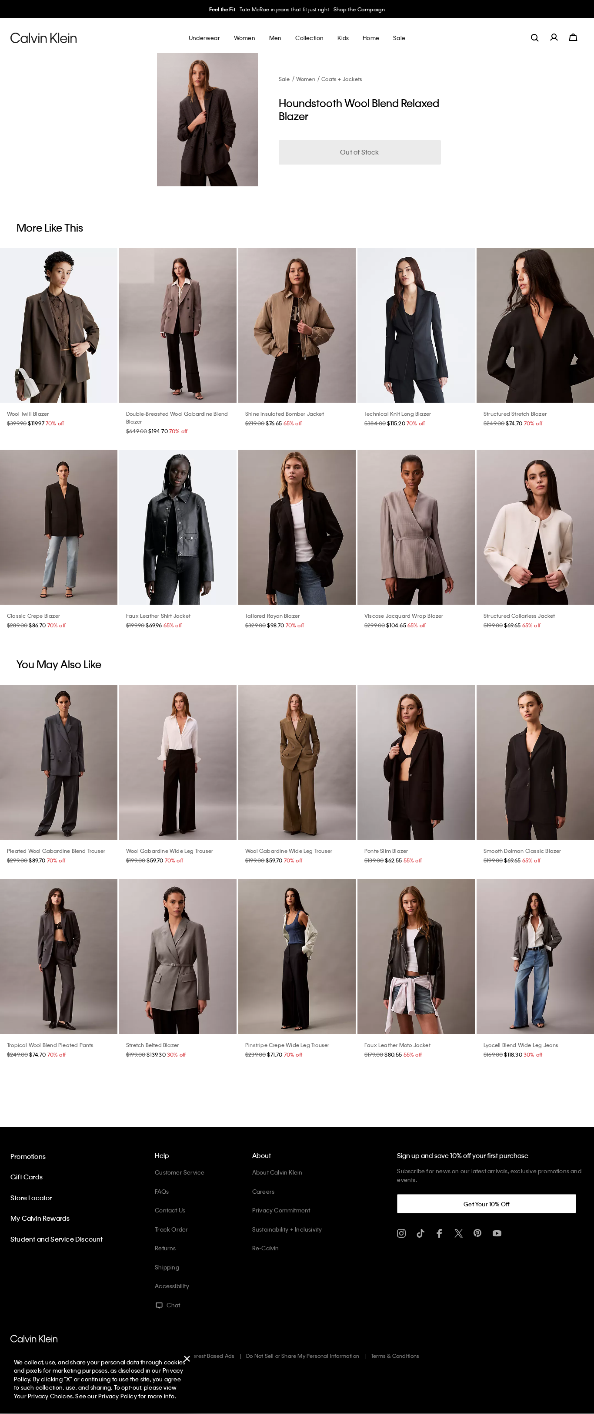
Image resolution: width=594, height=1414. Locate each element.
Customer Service (179, 1172)
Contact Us (170, 1210)
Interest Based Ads (211, 1355)
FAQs (162, 1191)
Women (305, 78)
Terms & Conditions (395, 1355)
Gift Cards (26, 1176)
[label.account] (554, 37)
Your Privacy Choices (43, 1396)
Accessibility (172, 1285)
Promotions (28, 1156)
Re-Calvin (265, 1248)
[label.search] (535, 37)
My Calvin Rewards (40, 1218)
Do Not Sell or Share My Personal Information (302, 1355)
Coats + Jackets (341, 78)
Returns (165, 1248)
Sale (284, 78)
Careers (263, 1191)
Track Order (171, 1229)
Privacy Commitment (281, 1210)
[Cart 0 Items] (573, 37)
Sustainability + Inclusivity (287, 1229)
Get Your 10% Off (487, 1204)
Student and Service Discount (56, 1239)
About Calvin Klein (277, 1172)
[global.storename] (43, 37)
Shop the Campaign (359, 9)
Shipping (167, 1267)
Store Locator (31, 1197)
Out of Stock (359, 152)
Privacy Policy (117, 1396)
